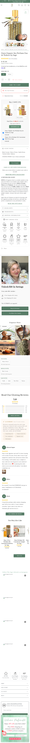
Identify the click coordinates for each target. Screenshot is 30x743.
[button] (18, 5)
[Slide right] (27, 1)
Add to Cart (19, 555)
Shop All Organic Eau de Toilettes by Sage (16, 49)
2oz (3, 74)
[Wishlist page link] (25, 5)
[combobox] (22, 117)
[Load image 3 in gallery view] (15, 44)
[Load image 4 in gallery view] (19, 44)
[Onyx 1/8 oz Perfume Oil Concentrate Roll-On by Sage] (7, 531)
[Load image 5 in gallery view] (22, 44)
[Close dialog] (28, 716)
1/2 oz (9, 74)
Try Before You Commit (15, 313)
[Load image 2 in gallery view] (11, 44)
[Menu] (1, 5)
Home (2, 49)
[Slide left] (2, 1)
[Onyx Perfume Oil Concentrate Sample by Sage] (19, 531)
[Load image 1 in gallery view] (7, 44)
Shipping (2, 63)
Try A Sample (15, 163)
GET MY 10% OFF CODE (15, 738)
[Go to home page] (12, 5)
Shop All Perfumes (14, 308)
